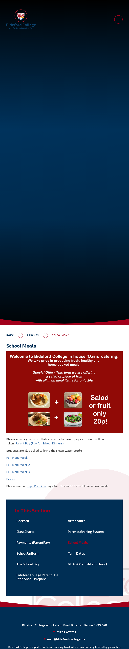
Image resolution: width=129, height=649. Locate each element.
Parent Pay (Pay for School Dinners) (39, 443)
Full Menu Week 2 (18, 464)
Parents (33, 335)
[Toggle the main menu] (118, 19)
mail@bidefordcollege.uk (64, 639)
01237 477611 (64, 632)
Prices (10, 479)
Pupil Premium (36, 486)
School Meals (61, 335)
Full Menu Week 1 (17, 457)
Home (10, 335)
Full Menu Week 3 (18, 471)
